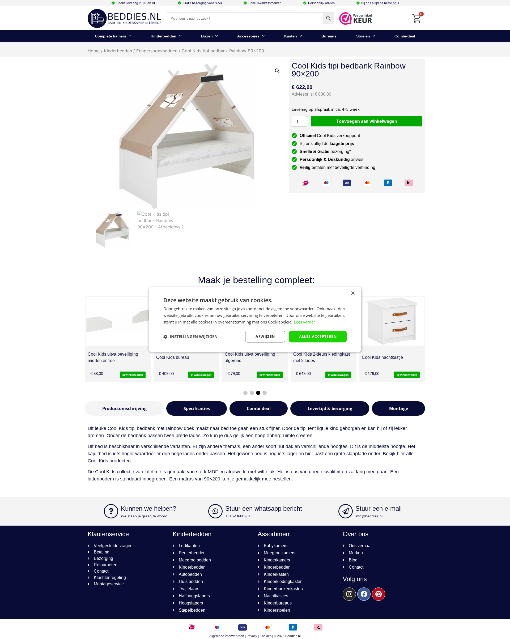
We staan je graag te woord (144, 516)
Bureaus (329, 36)
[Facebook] (364, 594)
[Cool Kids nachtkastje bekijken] (392, 321)
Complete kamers (110, 36)
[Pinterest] (378, 594)
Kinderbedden (163, 36)
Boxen (207, 36)
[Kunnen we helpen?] (111, 511)
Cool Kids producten (109, 460)
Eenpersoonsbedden (156, 50)
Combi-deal (404, 36)
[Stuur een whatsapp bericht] (215, 511)
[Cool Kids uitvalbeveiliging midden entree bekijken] (118, 321)
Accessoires (248, 36)
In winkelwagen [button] (132, 374)
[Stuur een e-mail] (345, 511)
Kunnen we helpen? (148, 508)
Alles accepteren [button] (318, 336)
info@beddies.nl (368, 516)
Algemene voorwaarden (226, 636)
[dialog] (255, 319)
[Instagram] (349, 594)
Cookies (265, 636)
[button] (277, 71)
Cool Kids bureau (172, 357)
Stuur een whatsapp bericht (263, 508)
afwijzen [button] (265, 336)
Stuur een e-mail (378, 508)
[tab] (124, 408)
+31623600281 (238, 516)
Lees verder (304, 322)
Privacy (251, 636)
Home (94, 50)
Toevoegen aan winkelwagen (366, 121)
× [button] (353, 293)
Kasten (290, 36)
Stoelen (363, 36)
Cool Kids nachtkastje (382, 357)
